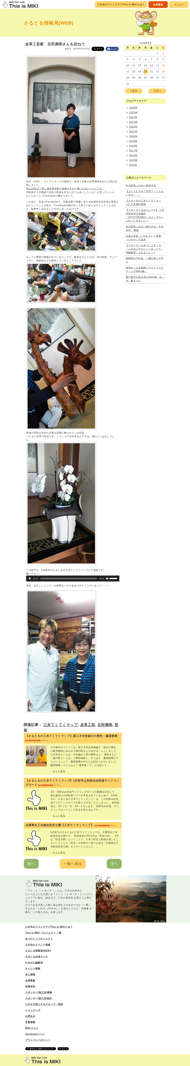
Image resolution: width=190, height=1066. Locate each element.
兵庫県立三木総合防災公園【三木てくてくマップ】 (71, 825)
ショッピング (32, 1010)
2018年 (133, 146)
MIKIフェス (31, 1028)
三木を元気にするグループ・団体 (44, 1004)
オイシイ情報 (32, 968)
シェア (114, 49)
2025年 (133, 112)
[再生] (29, 578)
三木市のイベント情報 (37, 944)
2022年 (133, 127)
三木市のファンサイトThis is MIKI (42, 1060)
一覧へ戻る (72, 864)
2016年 (133, 155)
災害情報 (30, 1022)
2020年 (133, 136)
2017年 (133, 150)
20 (145, 71)
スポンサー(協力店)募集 (38, 992)
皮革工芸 (87, 725)
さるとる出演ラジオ (36, 956)
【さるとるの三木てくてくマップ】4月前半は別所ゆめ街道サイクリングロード (72, 782)
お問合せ (30, 1016)
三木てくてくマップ (60, 725)
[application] (72, 578)
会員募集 (158, 4)
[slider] (114, 578)
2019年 (133, 141)
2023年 (133, 122)
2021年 (133, 131)
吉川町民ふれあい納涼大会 (141, 185)
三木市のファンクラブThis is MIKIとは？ (121, 4)
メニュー (179, 4)
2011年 (133, 165)
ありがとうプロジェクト (39, 938)
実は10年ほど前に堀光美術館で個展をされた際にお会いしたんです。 (65, 188)
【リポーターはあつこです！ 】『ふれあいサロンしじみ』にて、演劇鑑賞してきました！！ (145, 249)
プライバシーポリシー (37, 1040)
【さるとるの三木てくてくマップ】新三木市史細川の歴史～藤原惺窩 (72, 737)
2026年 (133, 107)
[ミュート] (107, 578)
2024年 (133, 117)
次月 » (157, 91)
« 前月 (133, 91)
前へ (31, 864)
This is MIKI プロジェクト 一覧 (43, 933)
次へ (114, 864)
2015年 (133, 160)
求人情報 (30, 974)
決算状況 (30, 986)
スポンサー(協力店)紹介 (38, 998)
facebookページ (35, 1034)
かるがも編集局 (34, 962)
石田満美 (105, 725)
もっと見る (59, 771)
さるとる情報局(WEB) (49, 23)
